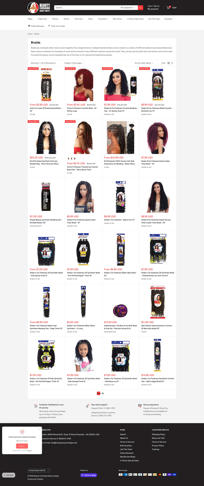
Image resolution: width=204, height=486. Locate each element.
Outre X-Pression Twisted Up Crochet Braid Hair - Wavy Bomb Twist (82, 168)
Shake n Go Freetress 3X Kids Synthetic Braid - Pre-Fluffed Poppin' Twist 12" (46, 379)
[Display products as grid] (169, 63)
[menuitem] (31, 19)
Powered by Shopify (35, 479)
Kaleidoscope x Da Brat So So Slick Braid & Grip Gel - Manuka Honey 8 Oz (120, 327)
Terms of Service (127, 442)
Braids (36, 34)
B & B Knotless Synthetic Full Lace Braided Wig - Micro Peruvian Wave (44, 162)
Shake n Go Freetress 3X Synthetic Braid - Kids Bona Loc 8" (120, 379)
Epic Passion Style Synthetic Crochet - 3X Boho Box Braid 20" (157, 327)
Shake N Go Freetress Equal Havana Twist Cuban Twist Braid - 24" (156, 221)
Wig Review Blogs (127, 457)
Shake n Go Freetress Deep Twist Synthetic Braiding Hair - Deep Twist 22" (46, 327)
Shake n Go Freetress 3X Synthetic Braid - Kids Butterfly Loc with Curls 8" (157, 274)
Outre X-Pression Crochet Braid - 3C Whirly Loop (82, 109)
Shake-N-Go (109, 114)
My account (152, 9)
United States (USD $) (37, 470)
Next (99, 393)
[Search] (140, 7)
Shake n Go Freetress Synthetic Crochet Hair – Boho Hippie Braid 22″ (157, 379)
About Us (124, 438)
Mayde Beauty (36, 226)
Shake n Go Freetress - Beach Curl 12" (119, 220)
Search (123, 434)
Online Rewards (126, 453)
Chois (32, 167)
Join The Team (126, 449)
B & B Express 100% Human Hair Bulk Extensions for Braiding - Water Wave (119, 162)
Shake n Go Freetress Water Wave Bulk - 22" (120, 274)
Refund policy (126, 445)
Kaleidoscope (110, 332)
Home (30, 34)
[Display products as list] (172, 63)
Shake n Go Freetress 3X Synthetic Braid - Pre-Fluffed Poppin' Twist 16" (83, 274)
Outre (32, 114)
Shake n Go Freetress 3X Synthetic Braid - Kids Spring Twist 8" (46, 274)
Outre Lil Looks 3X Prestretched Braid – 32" (46, 109)
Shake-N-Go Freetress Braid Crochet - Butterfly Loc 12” (156, 109)
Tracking (155, 449)
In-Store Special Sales (129, 460)
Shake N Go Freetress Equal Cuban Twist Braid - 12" (81, 221)
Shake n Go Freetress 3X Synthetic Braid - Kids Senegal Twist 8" (83, 379)
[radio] (68, 158)
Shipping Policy (158, 434)
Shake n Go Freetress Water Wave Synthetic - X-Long (81, 327)
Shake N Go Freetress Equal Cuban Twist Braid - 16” (155, 162)
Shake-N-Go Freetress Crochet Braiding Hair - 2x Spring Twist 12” (120, 109)
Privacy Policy (158, 445)
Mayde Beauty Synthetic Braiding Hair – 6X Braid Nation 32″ (46, 221)
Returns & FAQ (158, 438)
